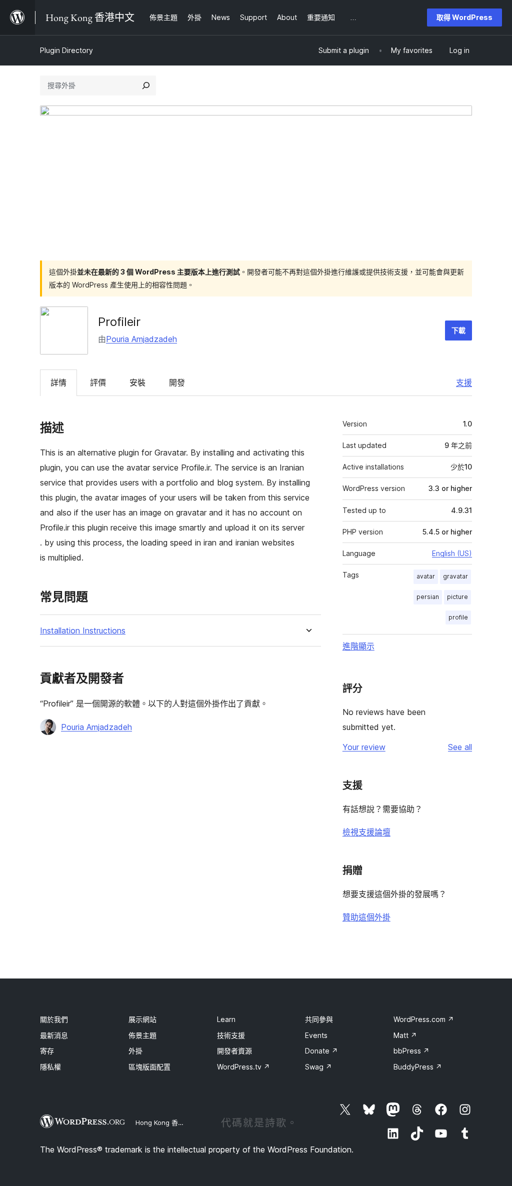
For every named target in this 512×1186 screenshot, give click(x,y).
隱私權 (50, 1066)
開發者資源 (234, 1050)
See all (460, 747)
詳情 (58, 383)
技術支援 (231, 1035)
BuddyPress (418, 1066)
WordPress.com (424, 1019)
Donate (321, 1050)
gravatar (455, 576)
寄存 (47, 1050)
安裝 (138, 383)
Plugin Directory (66, 50)
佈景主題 (142, 1035)
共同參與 (319, 1019)
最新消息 (54, 1035)
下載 (459, 330)
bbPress (412, 1050)
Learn (226, 1019)
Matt (405, 1035)
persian (427, 596)
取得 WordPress (464, 17)
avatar (425, 576)
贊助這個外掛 (366, 917)
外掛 (135, 1050)
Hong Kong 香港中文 (167, 1122)
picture (457, 596)
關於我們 (54, 1019)
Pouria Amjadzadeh (141, 339)
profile (458, 617)
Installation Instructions (83, 631)
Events (316, 1035)
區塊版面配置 (149, 1066)
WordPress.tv (243, 1066)
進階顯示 (358, 646)
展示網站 (142, 1019)
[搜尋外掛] (146, 86)
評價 (98, 383)
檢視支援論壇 (366, 832)
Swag (318, 1066)
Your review (364, 747)
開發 (177, 383)
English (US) (452, 553)
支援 (464, 383)
